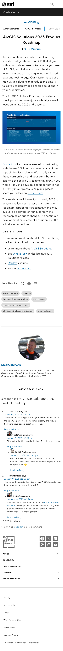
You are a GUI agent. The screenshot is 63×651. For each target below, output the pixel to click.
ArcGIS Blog (9, 12)
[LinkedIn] (55, 538)
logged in (18, 527)
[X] (48, 538)
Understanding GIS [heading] (12, 566)
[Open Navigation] (59, 4)
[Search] (52, 4)
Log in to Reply (11, 429)
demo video (24, 268)
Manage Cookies (11, 635)
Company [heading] (7, 572)
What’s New (20, 253)
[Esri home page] (8, 4)
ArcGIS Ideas (35, 193)
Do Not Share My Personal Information (22, 642)
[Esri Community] (42, 544)
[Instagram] (48, 544)
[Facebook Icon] (29, 284)
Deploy (12, 263)
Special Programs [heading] (11, 578)
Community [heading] (8, 560)
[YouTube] (55, 544)
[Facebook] (42, 538)
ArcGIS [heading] (6, 554)
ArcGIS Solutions (41, 248)
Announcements (11, 28)
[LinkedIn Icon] (35, 284)
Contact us (9, 164)
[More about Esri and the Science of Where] (9, 542)
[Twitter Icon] (22, 284)
